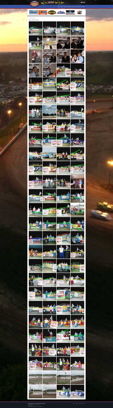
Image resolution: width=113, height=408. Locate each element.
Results (69, 6)
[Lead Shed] (79, 12)
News (62, 6)
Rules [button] (72, 6)
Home (59, 6)
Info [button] (76, 6)
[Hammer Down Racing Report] (42, 12)
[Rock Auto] (61, 12)
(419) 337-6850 (30, 405)
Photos (83, 6)
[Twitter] (83, 2)
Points (83, 403)
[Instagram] (84, 2)
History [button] (79, 6)
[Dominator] (51, 12)
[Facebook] (81, 2)
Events (65, 6)
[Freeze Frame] (33, 12)
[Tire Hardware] (70, 12)
